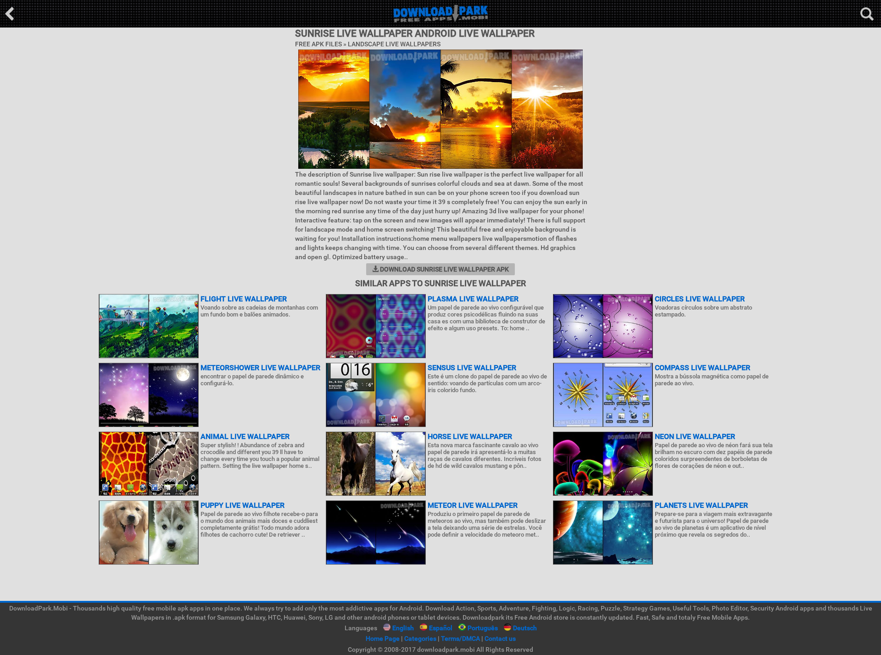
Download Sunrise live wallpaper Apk (444, 269)
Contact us (500, 638)
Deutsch (525, 628)
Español (440, 628)
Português (483, 628)
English (403, 628)
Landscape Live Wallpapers (394, 44)
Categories (420, 638)
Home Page (383, 638)
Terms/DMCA (460, 638)
